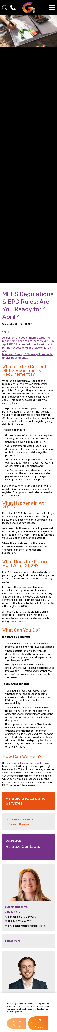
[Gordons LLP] (28, 7)
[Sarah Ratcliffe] (28, 882)
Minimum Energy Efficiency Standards (27, 354)
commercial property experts (24, 763)
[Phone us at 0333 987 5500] (13, 7)
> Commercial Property (20, 819)
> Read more (12, 911)
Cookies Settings (17, 1023)
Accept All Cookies (39, 1023)
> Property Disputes (18, 824)
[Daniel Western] (28, 970)
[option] (28, 897)
